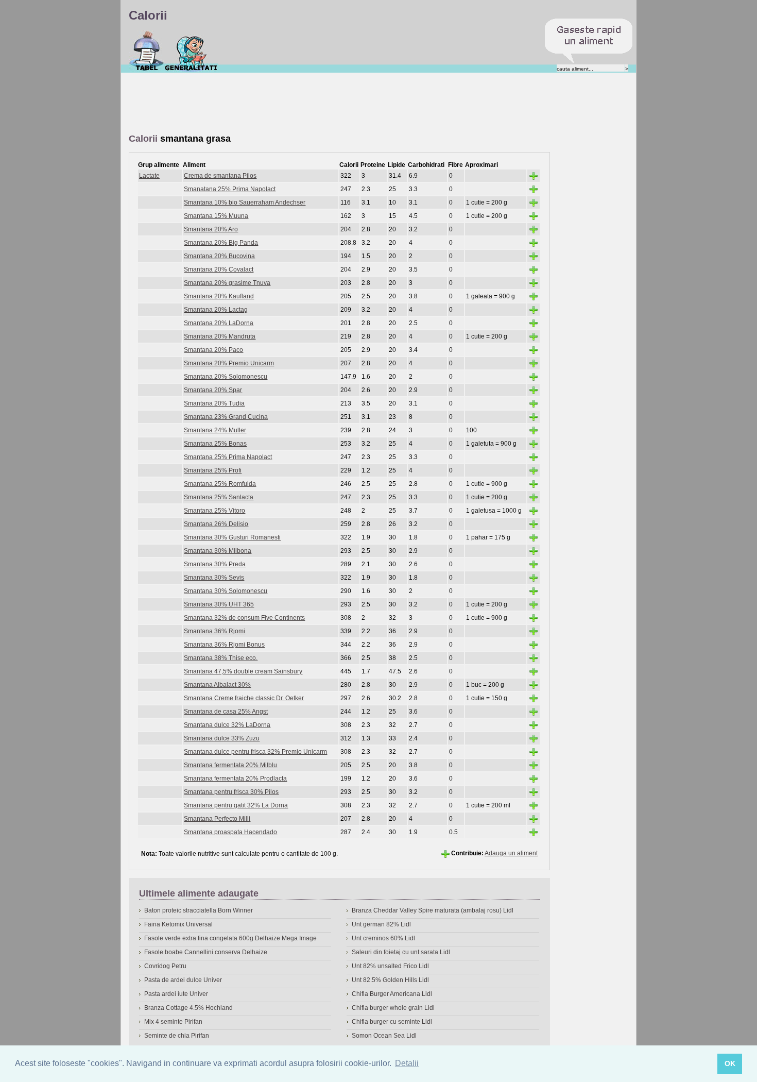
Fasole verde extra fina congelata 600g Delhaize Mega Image (230, 938)
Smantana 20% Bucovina (219, 256)
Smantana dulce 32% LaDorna (227, 725)
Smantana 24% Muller (215, 430)
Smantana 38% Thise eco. (220, 658)
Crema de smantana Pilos (220, 175)
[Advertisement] (316, 103)
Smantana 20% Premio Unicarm (229, 363)
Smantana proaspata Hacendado (230, 832)
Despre (191, 51)
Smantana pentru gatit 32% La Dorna (236, 805)
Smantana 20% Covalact (218, 269)
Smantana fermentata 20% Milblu (230, 765)
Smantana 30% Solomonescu (225, 591)
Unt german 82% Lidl (381, 924)
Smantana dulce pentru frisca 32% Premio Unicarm (255, 751)
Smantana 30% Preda (215, 564)
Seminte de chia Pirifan (176, 1035)
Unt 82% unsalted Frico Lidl (390, 966)
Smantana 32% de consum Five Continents (244, 617)
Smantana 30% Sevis (214, 577)
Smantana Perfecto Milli (217, 818)
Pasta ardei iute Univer (176, 994)
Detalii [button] (407, 1063)
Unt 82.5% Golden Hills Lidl (390, 980)
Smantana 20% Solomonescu (225, 376)
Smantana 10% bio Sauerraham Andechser (244, 202)
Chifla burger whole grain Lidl (393, 1007)
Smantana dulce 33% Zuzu (222, 738)
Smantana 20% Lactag (216, 309)
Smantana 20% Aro (211, 229)
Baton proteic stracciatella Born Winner (198, 910)
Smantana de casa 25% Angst (226, 711)
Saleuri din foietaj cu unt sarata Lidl (401, 952)
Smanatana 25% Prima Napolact (230, 189)
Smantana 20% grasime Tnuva (227, 282)
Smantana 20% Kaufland (219, 296)
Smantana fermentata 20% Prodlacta (235, 778)
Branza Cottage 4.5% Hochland (188, 1007)
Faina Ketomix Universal (178, 924)
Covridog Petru (165, 966)
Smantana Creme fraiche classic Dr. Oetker (244, 698)
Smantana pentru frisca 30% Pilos (231, 792)
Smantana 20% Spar (213, 390)
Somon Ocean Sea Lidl (384, 1035)
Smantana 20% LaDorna (218, 323)
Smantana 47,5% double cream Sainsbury (243, 671)
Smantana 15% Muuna (216, 215)
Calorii (146, 51)
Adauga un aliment (511, 853)
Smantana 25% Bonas (215, 443)
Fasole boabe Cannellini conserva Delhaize (205, 952)
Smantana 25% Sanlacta (218, 497)
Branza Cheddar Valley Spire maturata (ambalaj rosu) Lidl (432, 910)
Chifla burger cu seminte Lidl (392, 1021)
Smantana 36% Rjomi (214, 631)
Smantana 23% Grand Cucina (226, 416)
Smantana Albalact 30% (217, 684)
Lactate (149, 175)
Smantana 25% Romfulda (220, 483)
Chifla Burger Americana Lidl (392, 994)
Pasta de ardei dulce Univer (183, 980)
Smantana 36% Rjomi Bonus (224, 644)
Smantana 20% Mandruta (219, 336)
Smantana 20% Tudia (214, 403)
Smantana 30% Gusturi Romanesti (232, 537)
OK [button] (730, 1063)
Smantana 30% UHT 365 (219, 604)
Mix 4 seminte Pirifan (173, 1021)
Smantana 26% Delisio (216, 524)
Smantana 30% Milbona (217, 550)
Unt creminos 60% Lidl (383, 938)
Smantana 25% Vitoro (214, 510)
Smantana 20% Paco (213, 349)
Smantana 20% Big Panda (221, 242)
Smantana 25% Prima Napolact (228, 457)
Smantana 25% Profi (213, 470)
